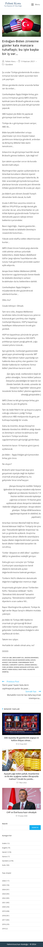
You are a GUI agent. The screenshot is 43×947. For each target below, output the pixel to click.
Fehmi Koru (10, 61)
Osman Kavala (12, 669)
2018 (3, 915)
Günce (4, 856)
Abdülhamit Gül (18, 657)
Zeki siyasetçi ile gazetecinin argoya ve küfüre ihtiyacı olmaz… (21, 739)
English (4, 848)
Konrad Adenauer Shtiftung (24, 667)
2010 (3, 929)
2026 (3, 881)
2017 (3, 920)
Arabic (4, 843)
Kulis (3, 865)
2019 (3, 911)
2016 (3, 924)
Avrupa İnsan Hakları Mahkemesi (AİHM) (16, 660)
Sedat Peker (22, 669)
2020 (3, 907)
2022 (3, 898)
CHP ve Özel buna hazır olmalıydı (21, 812)
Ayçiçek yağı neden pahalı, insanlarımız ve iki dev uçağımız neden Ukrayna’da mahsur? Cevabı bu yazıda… (21, 776)
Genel (4, 852)
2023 (3, 894)
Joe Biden (10, 667)
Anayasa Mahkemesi (31, 657)
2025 (3, 885)
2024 (3, 889)
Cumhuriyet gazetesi (16, 665)
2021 (3, 902)
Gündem (9, 64)
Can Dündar (12, 662)
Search (5, 824)
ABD (10, 657)
